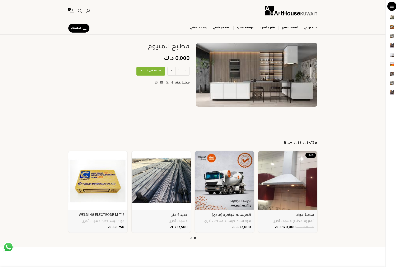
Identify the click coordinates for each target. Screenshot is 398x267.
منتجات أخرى (282, 221)
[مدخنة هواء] (287, 180)
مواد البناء (244, 221)
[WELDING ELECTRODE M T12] (97, 180)
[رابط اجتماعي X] (167, 83)
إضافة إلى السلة (151, 71)
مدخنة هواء (305, 215)
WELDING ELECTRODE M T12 (101, 215)
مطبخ (297, 221)
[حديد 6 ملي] (161, 180)
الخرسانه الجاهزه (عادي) (231, 215)
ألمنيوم (309, 221)
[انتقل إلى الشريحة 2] (191, 238)
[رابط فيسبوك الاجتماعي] (172, 83)
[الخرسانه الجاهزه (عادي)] (224, 180)
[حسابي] (88, 11)
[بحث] (80, 11)
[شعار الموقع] (291, 11)
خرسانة (230, 221)
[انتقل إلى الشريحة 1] (195, 238)
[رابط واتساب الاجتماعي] (156, 83)
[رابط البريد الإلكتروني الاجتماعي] (161, 83)
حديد (105, 221)
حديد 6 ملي (179, 215)
